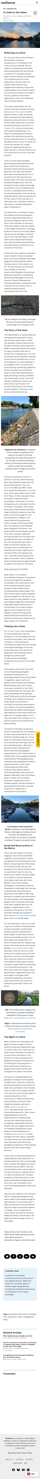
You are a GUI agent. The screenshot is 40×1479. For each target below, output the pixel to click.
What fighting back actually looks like (17, 1336)
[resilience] (8, 2)
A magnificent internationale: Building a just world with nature (18, 1356)
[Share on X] (20, 1256)
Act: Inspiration (9, 9)
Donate (29, 1459)
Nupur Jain (8, 1348)
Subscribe (17, 1463)
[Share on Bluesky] (7, 1256)
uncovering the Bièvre (19, 948)
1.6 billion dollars (14, 631)
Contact (20, 1459)
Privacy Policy (27, 1453)
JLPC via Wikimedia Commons (21, 1018)
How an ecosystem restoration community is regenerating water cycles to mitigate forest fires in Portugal (20, 1344)
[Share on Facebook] (13, 1256)
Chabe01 (16, 1029)
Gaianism (6, 18)
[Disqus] (20, 1400)
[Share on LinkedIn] (26, 1256)
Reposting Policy (14, 1453)
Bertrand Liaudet (10, 1359)
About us (10, 1459)
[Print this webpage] (33, 1256)
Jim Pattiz (8, 1338)
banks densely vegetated (17, 112)
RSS (25, 1463)
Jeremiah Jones (10, 16)
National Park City (19, 1134)
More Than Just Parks (19, 1338)
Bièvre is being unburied (22, 915)
